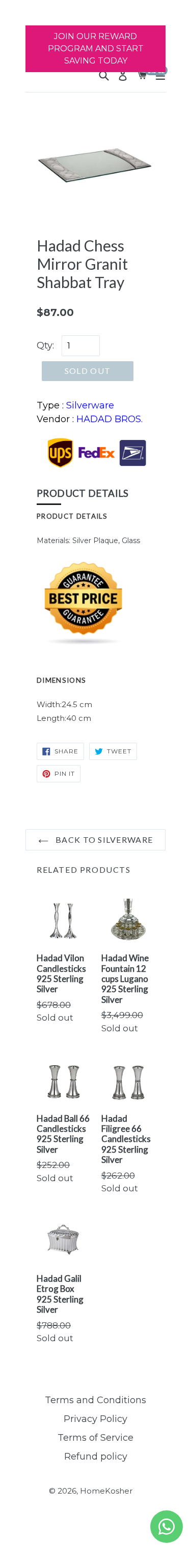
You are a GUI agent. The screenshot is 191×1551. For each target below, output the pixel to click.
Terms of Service (95, 1437)
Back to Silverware (103, 839)
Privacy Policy (95, 1419)
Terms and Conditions (95, 1400)
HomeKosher (106, 1491)
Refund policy (95, 1456)
